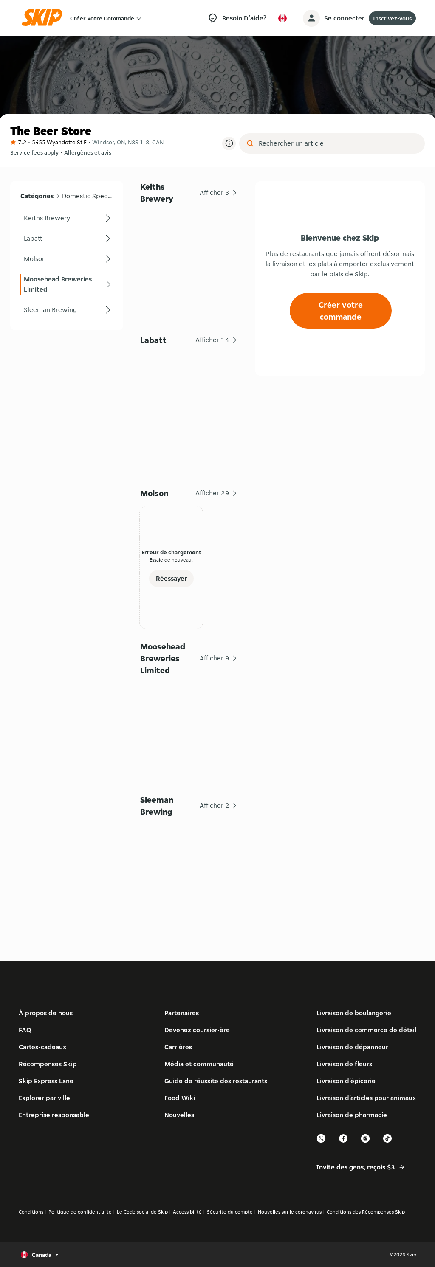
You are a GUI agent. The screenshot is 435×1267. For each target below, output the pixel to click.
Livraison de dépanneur (352, 1046)
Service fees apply (34, 152)
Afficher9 (214, 658)
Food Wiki (179, 1097)
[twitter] (321, 1141)
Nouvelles (179, 1114)
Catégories (37, 195)
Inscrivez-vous (392, 18)
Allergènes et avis (87, 152)
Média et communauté (199, 1063)
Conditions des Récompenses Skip (366, 1211)
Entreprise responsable (54, 1114)
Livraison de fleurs (344, 1063)
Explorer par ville (44, 1097)
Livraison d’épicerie (346, 1080)
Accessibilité (187, 1211)
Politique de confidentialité (80, 1211)
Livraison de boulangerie (353, 1013)
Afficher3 (214, 192)
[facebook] (344, 1141)
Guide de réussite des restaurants (215, 1080)
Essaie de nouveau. (171, 559)
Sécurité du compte (230, 1211)
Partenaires (181, 1013)
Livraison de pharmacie (351, 1114)
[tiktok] (388, 1141)
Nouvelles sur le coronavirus (290, 1211)
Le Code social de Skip (142, 1211)
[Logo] (44, 18)
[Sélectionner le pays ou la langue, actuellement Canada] (282, 18)
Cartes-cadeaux (42, 1046)
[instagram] (366, 1141)
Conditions (31, 1211)
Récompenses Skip (48, 1063)
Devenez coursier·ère (197, 1029)
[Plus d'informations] (229, 143)
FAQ (25, 1029)
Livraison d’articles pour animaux (366, 1097)
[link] (66, 218)
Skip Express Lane (46, 1080)
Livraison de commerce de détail (366, 1029)
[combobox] (338, 143)
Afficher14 (212, 339)
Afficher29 (212, 493)
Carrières (178, 1046)
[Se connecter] (311, 18)
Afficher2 (214, 805)
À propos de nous (46, 1013)
